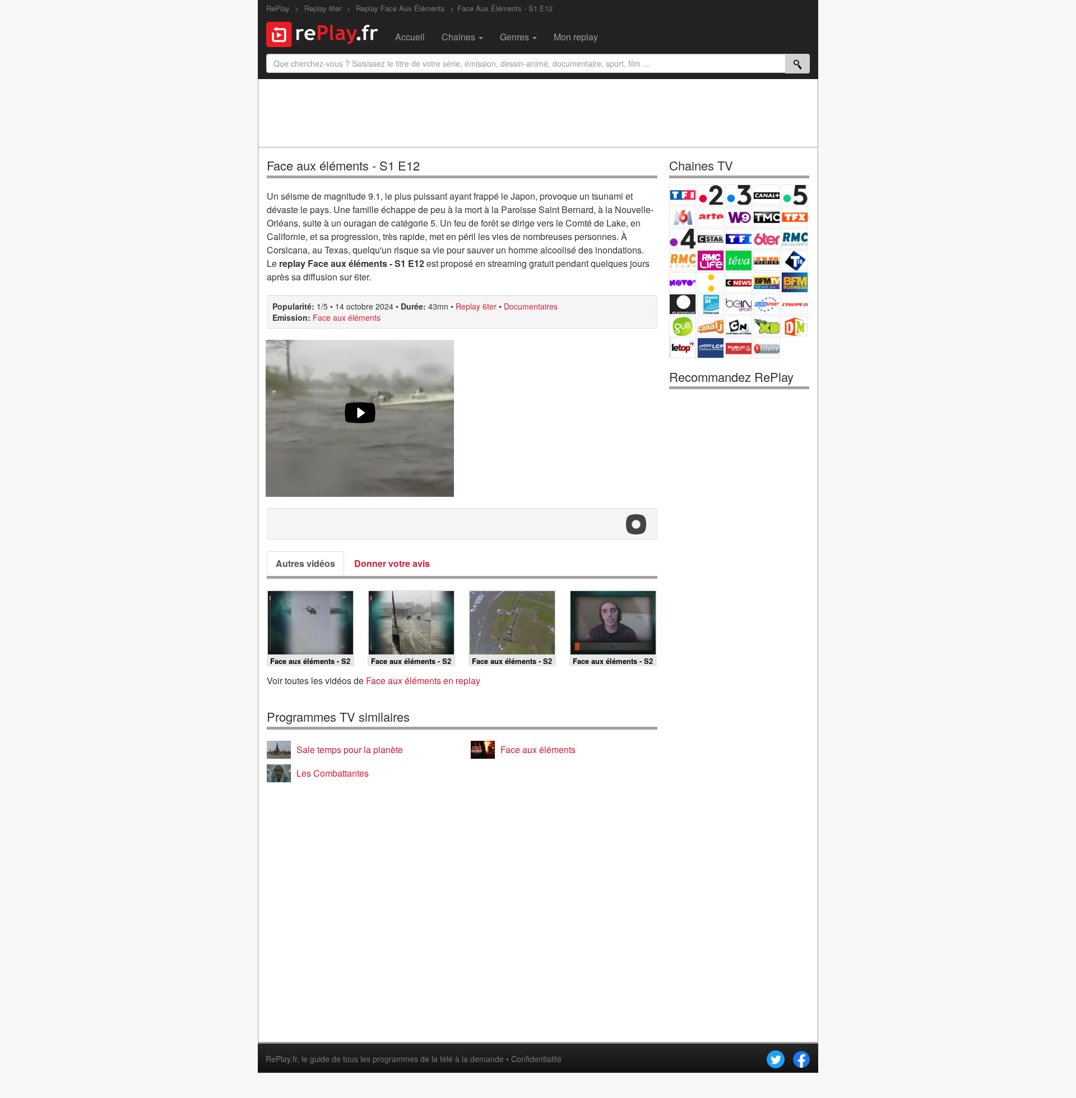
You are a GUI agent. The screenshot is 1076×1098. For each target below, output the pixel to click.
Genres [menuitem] (515, 36)
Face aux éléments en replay (423, 680)
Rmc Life (710, 260)
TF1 (682, 194)
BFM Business (794, 282)
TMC (766, 216)
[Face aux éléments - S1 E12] (360, 418)
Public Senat (738, 348)
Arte (710, 216)
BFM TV (766, 282)
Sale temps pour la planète (349, 749)
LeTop (682, 348)
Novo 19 (682, 282)
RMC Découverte (794, 238)
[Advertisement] (538, 112)
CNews (738, 282)
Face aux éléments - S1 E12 (343, 165)
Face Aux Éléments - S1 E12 (505, 8)
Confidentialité (536, 1058)
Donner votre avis (392, 563)
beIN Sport (738, 304)
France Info (710, 282)
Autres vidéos (305, 563)
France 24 (710, 304)
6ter (766, 238)
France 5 (794, 194)
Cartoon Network (738, 326)
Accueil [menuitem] (410, 36)
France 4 (682, 238)
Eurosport (766, 304)
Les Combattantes (332, 773)
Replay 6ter (476, 306)
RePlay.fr (281, 1058)
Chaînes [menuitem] (459, 36)
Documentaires (531, 306)
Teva (738, 260)
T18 (794, 260)
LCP (710, 348)
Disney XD (766, 326)
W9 (738, 216)
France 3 (738, 194)
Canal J (710, 326)
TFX (794, 216)
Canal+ (766, 194)
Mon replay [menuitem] (576, 36)
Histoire (766, 348)
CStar (710, 238)
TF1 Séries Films (738, 238)
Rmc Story (682, 260)
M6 (682, 216)
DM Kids (794, 326)
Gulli (682, 326)
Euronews (682, 304)
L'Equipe (794, 304)
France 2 (710, 194)
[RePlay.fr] (326, 33)
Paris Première (766, 260)
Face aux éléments (347, 317)
